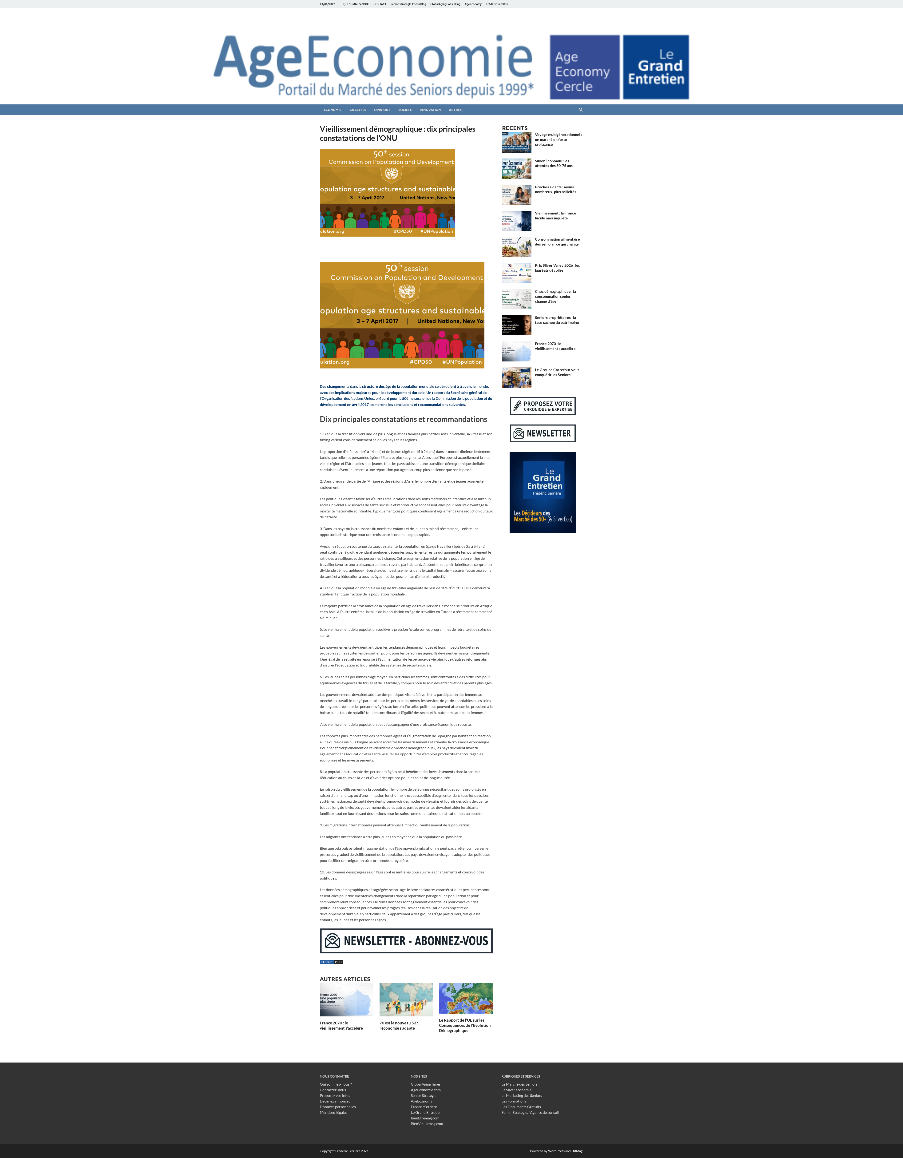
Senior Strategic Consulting (408, 4)
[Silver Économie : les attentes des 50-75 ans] (516, 161)
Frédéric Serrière (497, 4)
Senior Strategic (423, 1095)
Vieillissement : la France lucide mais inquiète (555, 215)
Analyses (357, 110)
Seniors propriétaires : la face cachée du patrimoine (557, 320)
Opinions (382, 110)
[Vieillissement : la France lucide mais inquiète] (516, 213)
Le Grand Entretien (426, 1112)
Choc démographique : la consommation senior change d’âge (555, 296)
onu (338, 962)
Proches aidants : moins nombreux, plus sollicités (555, 189)
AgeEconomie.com (426, 1089)
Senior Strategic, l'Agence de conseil (530, 1112)
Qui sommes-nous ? (336, 1084)
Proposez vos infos (335, 1095)
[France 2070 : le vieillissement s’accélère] (346, 1001)
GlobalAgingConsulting (445, 4)
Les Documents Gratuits (521, 1106)
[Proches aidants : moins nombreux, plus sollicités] (516, 187)
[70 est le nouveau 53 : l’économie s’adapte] (406, 1001)
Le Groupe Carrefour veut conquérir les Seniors (557, 372)
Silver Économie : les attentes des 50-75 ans (554, 163)
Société (405, 110)
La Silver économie (516, 1089)
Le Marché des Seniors (520, 1084)
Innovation (430, 110)
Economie (332, 110)
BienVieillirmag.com (427, 1123)
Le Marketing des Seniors (522, 1095)
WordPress (556, 1151)
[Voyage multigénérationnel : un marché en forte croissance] (516, 135)
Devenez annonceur (336, 1101)
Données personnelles (338, 1106)
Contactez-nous (333, 1089)
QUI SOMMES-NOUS (356, 4)
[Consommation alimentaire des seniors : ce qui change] (516, 239)
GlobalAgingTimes (426, 1084)
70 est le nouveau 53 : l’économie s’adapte (399, 1025)
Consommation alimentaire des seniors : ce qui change (557, 241)
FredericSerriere (424, 1106)
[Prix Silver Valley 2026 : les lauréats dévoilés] (516, 265)
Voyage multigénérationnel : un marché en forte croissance (558, 139)
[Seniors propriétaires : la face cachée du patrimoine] (516, 318)
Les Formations (514, 1101)
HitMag (576, 1151)
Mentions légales (333, 1112)
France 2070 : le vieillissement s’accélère (341, 1025)
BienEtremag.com (425, 1118)
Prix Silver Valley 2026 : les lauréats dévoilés (557, 267)
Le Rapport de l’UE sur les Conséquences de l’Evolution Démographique (465, 1025)
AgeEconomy (473, 4)
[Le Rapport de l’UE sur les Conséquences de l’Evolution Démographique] (466, 1000)
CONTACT (379, 4)
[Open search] (580, 109)
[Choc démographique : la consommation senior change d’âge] (516, 292)
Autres (455, 110)
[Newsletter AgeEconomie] (406, 952)
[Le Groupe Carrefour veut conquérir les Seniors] (516, 370)
